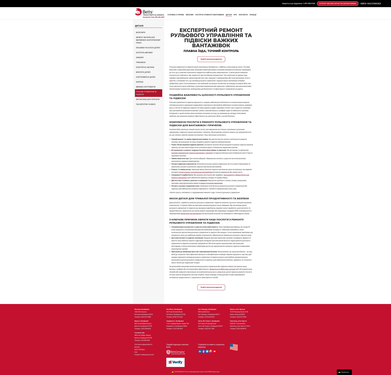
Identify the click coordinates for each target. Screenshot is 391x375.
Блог (136, 352)
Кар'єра (137, 347)
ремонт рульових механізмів (211, 183)
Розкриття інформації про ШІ (144, 354)
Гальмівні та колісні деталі (148, 48)
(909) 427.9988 (146, 317)
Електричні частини (145, 67)
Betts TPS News (139, 349)
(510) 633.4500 (209, 317)
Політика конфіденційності (143, 344)
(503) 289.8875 (241, 328)
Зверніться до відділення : (298, 3)
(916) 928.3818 (178, 328)
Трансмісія (141, 62)
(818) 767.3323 (178, 317)
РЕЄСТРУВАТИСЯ (374, 3)
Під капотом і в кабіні (145, 104)
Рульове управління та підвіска (146, 93)
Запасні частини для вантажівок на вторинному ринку (148, 40)
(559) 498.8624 (146, 328)
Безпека (139, 82)
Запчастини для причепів (147, 99)
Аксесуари (140, 32)
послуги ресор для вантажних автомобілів (195, 172)
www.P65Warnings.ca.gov (212, 371)
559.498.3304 (145, 340)
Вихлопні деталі (143, 72)
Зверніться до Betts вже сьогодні (222, 269)
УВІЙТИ (363, 3)
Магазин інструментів (145, 87)
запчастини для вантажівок (191, 214)
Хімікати (140, 57)
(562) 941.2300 (209, 328)
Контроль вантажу (144, 53)
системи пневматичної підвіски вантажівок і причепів (192, 153)
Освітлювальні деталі (145, 77)
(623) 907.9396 (241, 317)
